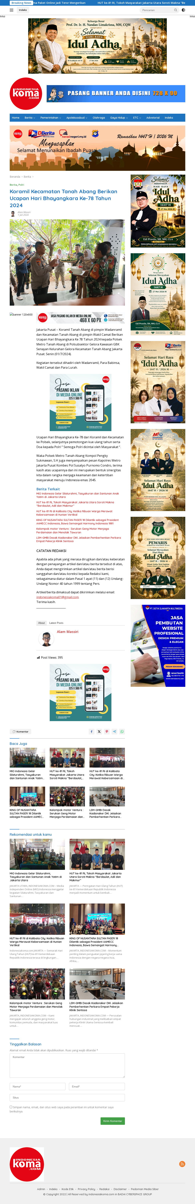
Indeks (23, 9)
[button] (176, 10)
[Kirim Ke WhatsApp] (122, 731)
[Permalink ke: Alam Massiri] (13, 213)
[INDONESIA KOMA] (26, 93)
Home (15, 117)
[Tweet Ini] (99, 731)
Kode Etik (68, 1189)
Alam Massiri (24, 212)
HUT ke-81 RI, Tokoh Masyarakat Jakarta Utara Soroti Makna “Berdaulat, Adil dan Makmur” (100, 3)
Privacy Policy (86, 1189)
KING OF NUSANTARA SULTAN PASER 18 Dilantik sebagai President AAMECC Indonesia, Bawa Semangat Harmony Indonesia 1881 (77, 521)
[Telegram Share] (114, 731)
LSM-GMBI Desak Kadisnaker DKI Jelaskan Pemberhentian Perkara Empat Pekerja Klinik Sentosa (78, 539)
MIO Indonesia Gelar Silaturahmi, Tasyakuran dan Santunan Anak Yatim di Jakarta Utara (77, 495)
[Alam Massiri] (46, 639)
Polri (21, 184)
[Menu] (12, 10)
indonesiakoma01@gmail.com (57, 597)
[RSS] (182, 1164)
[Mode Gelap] (183, 10)
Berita (28, 117)
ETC (135, 117)
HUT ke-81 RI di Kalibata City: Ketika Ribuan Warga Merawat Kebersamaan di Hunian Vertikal (74, 513)
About (41, 623)
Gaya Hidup (117, 117)
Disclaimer (120, 1189)
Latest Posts (56, 623)
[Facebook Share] (91, 731)
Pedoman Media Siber (145, 1189)
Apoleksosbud (75, 117)
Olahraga (99, 117)
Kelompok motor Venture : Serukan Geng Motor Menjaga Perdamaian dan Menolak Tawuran (72, 530)
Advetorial (153, 117)
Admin (41, 1189)
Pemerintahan (49, 117)
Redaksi (104, 1189)
